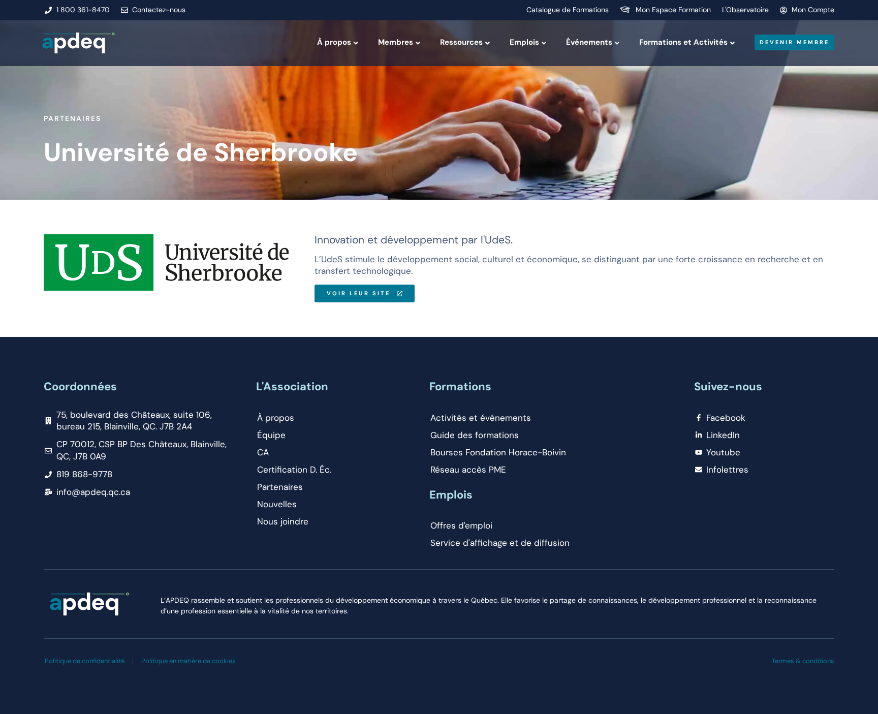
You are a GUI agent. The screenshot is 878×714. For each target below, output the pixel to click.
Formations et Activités (683, 42)
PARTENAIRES (72, 118)
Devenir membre (794, 42)
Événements (589, 42)
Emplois (524, 42)
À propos (334, 42)
